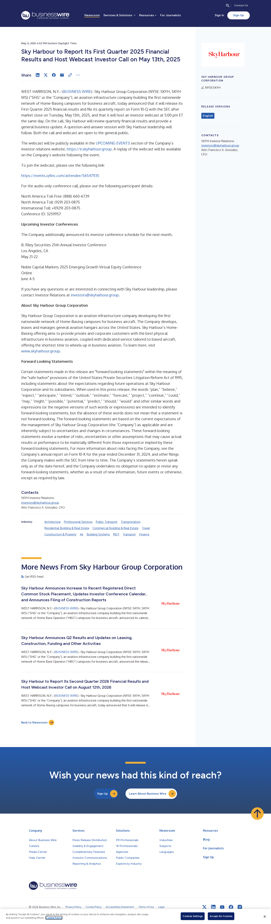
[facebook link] (231, 907)
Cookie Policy (54, 917)
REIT (116, 534)
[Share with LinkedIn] (38, 75)
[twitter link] (204, 907)
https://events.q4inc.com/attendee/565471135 (60, 175)
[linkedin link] (213, 907)
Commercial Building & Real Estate (115, 528)
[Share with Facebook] (54, 75)
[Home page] (45, 15)
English (208, 115)
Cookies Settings (193, 916)
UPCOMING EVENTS (113, 143)
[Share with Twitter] (46, 75)
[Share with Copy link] (70, 75)
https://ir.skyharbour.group (89, 149)
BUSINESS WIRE (77, 91)
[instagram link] (240, 907)
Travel (146, 528)
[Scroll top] (257, 813)
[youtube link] (222, 907)
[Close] (265, 916)
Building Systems (98, 534)
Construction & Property (60, 534)
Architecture (52, 522)
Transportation (130, 522)
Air (81, 534)
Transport (129, 534)
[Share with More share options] (78, 75)
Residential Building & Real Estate (66, 528)
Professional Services (78, 522)
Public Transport (106, 522)
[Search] (227, 5)
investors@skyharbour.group (95, 295)
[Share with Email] (62, 75)
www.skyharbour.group (40, 351)
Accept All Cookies (221, 916)
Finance (144, 534)
